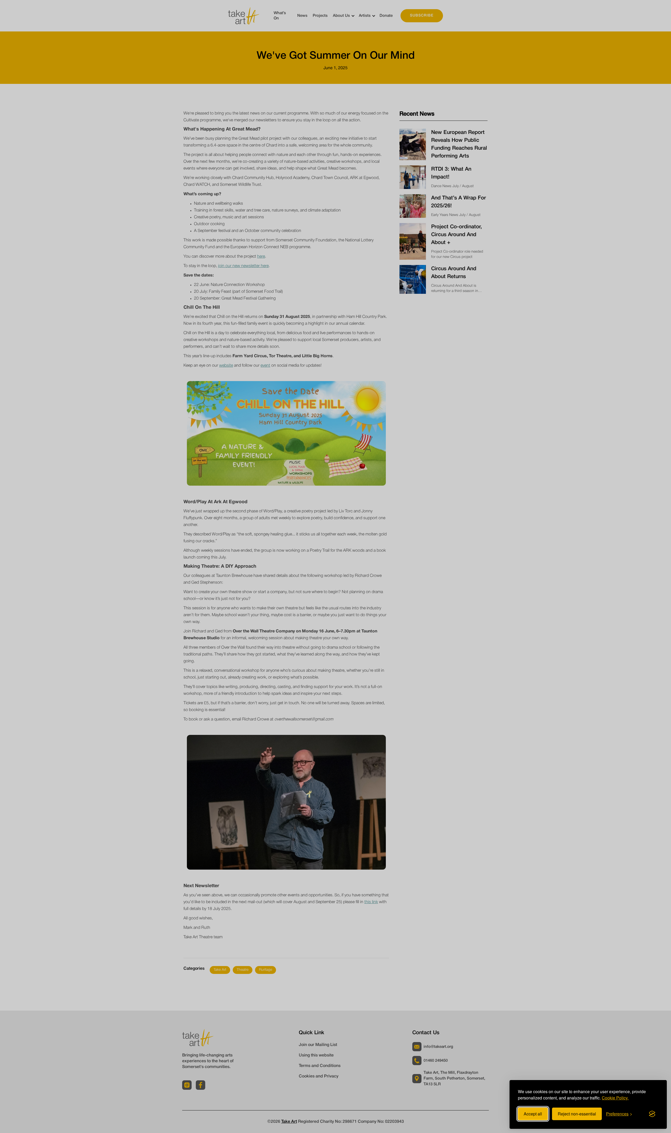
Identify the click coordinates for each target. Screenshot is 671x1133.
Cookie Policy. (615, 1098)
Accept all (533, 1114)
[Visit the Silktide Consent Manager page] (652, 1114)
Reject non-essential (577, 1114)
